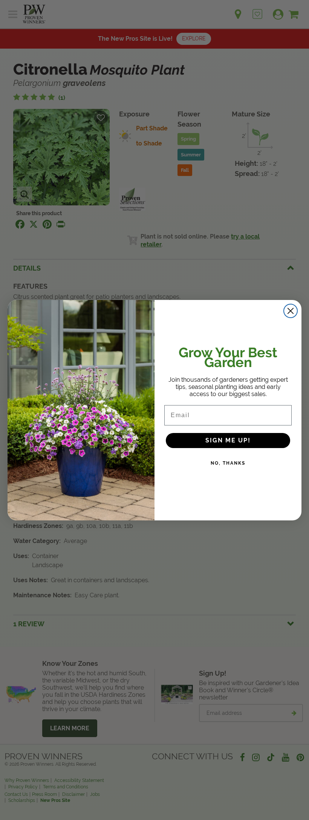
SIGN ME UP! (228, 440)
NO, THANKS (228, 463)
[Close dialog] (290, 311)
